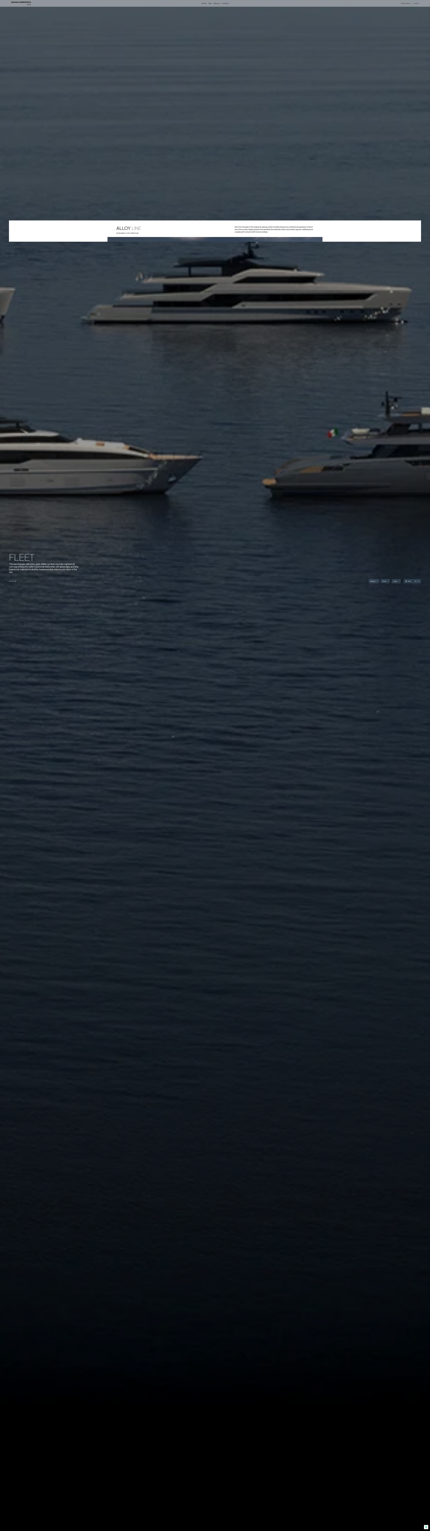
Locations (225, 3)
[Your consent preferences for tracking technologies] (426, 1527)
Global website (405, 3)
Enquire (416, 3)
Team (210, 3)
